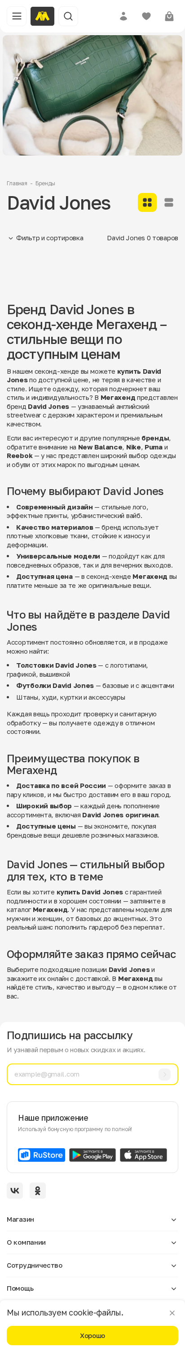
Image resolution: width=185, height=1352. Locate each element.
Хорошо (92, 1335)
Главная (17, 183)
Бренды (45, 183)
